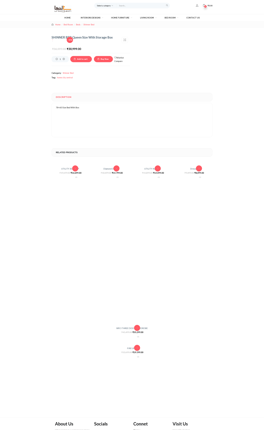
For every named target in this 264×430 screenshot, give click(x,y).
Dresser (194, 168)
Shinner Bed (88, 24)
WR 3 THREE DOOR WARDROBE (132, 328)
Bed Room (170, 17)
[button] (105, 5)
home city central (65, 77)
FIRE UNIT (132, 348)
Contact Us (193, 17)
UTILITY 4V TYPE (152, 168)
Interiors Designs (91, 17)
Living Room (147, 17)
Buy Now (105, 59)
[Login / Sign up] (197, 5)
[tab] (63, 97)
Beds (78, 24)
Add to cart (82, 59)
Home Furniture (120, 17)
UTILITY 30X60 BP (70, 168)
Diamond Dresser (111, 168)
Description (63, 97)
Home (67, 17)
